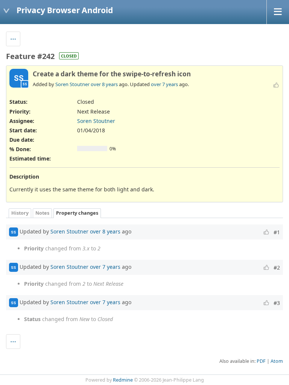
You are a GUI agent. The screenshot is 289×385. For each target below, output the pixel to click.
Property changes (77, 213)
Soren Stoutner (72, 84)
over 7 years (164, 84)
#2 (277, 267)
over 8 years (104, 84)
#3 (277, 302)
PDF (261, 361)
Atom (277, 361)
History (20, 213)
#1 (277, 232)
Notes (42, 213)
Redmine (123, 380)
